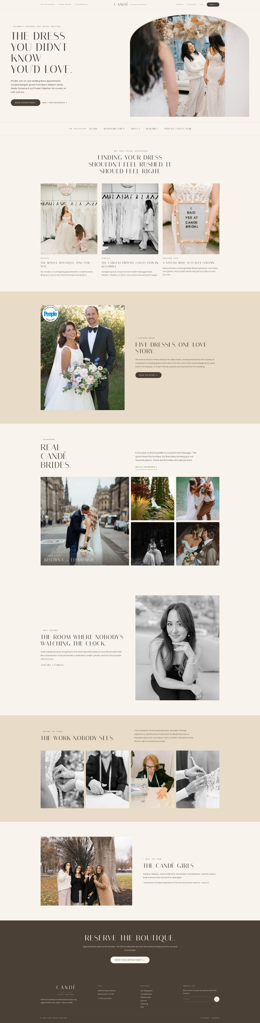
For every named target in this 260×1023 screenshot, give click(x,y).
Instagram (204, 1018)
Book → (213, 4)
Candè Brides (65, 4)
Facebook (215, 1018)
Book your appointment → (130, 960)
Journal (180, 4)
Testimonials (81, 4)
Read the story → (148, 375)
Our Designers (48, 4)
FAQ (201, 4)
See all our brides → (146, 467)
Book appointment (25, 102)
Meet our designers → (55, 102)
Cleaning (191, 4)
